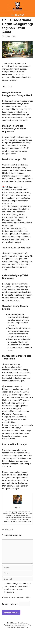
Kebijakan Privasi (22, 627)
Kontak (13, 627)
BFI (3, 461)
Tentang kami (8, 625)
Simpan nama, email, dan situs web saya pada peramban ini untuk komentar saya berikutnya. (17, 588)
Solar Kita (6, 466)
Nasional (9, 529)
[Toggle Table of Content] (9, 86)
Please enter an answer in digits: (16, 597)
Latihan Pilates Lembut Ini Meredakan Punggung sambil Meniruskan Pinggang (15, 406)
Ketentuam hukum (20, 625)
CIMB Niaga (21, 458)
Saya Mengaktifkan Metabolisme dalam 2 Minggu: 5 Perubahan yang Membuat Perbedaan (16, 209)
